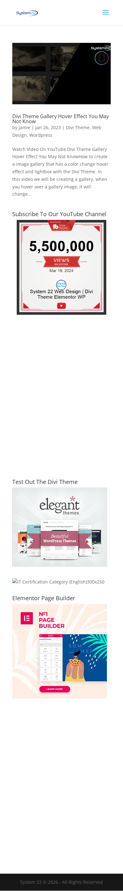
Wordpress (40, 135)
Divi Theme (78, 127)
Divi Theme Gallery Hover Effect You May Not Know (60, 119)
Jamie (24, 127)
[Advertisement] (61, 400)
